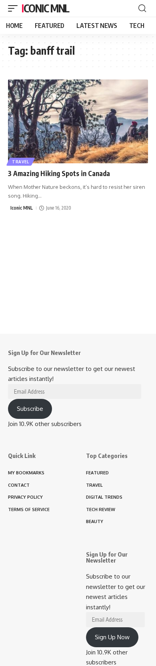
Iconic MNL (45, 8)
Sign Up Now (112, 637)
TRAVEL (20, 161)
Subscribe (30, 408)
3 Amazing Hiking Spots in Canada (59, 173)
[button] (15, 8)
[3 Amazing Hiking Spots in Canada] (78, 121)
